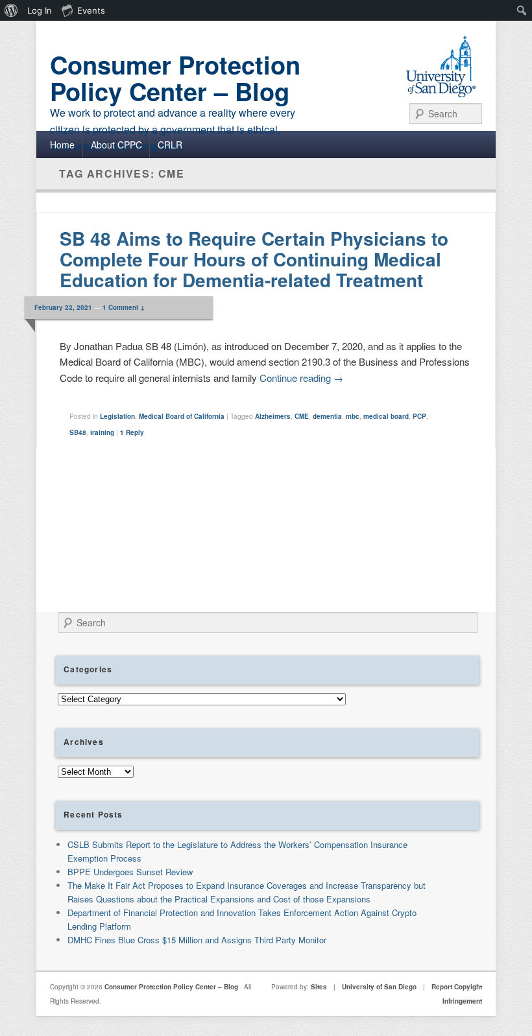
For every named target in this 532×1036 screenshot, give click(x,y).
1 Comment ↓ (124, 307)
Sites (319, 986)
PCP (419, 416)
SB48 (77, 432)
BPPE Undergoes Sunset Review (130, 871)
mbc (352, 416)
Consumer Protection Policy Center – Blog (175, 78)
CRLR (170, 144)
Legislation (117, 416)
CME (302, 416)
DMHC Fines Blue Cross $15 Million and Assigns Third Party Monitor (196, 940)
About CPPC (116, 144)
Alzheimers (273, 416)
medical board (386, 416)
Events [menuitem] (91, 10)
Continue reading (301, 377)
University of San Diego (379, 986)
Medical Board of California (181, 416)
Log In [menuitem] (39, 10)
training (102, 432)
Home (62, 144)
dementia (327, 416)
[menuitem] (11, 10)
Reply (132, 432)
